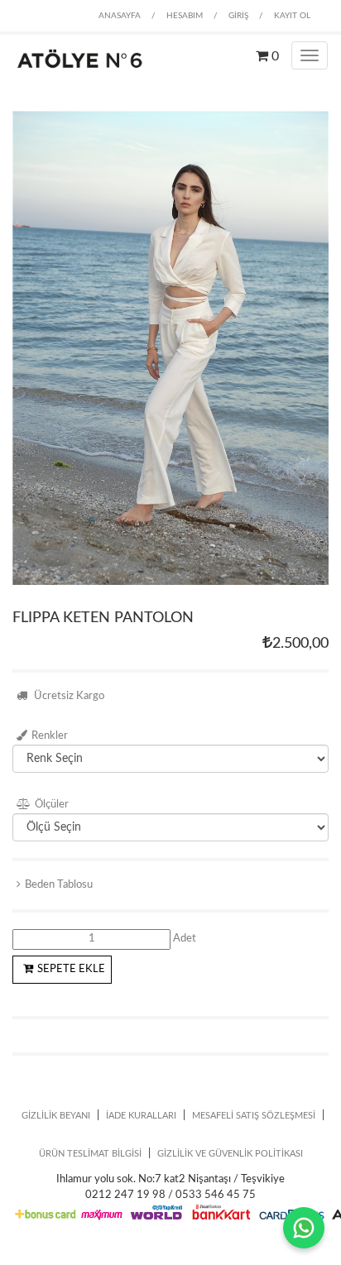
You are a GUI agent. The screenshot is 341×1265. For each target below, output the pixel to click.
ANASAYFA (119, 16)
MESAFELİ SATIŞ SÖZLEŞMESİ (253, 1115)
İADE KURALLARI (141, 1115)
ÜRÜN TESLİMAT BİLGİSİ (90, 1153)
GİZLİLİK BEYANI (56, 1115)
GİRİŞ (238, 16)
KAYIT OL (292, 16)
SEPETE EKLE (71, 969)
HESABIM (184, 16)
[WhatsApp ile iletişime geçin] (303, 1227)
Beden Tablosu (59, 884)
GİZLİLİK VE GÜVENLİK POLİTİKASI (230, 1153)
